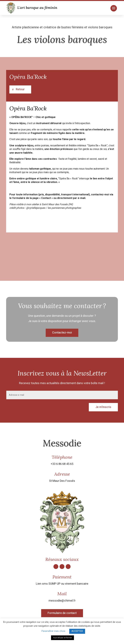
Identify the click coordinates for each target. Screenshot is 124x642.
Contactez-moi (62, 332)
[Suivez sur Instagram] (62, 566)
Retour (20, 89)
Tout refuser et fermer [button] (62, 637)
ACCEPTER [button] (77, 631)
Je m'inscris (103, 407)
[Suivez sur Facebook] (55, 566)
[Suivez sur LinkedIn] (68, 566)
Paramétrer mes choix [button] (53, 631)
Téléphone (62, 457)
